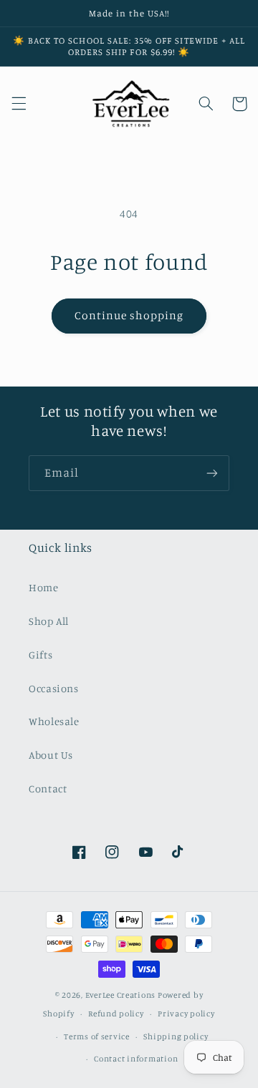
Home (44, 587)
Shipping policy (175, 1036)
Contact (48, 788)
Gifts (40, 655)
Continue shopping (129, 315)
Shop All (49, 621)
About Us (51, 755)
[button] (18, 103)
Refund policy (116, 1014)
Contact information (136, 1059)
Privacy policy (186, 1014)
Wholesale (54, 721)
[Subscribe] (212, 472)
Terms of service (97, 1036)
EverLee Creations (120, 995)
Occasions (54, 688)
